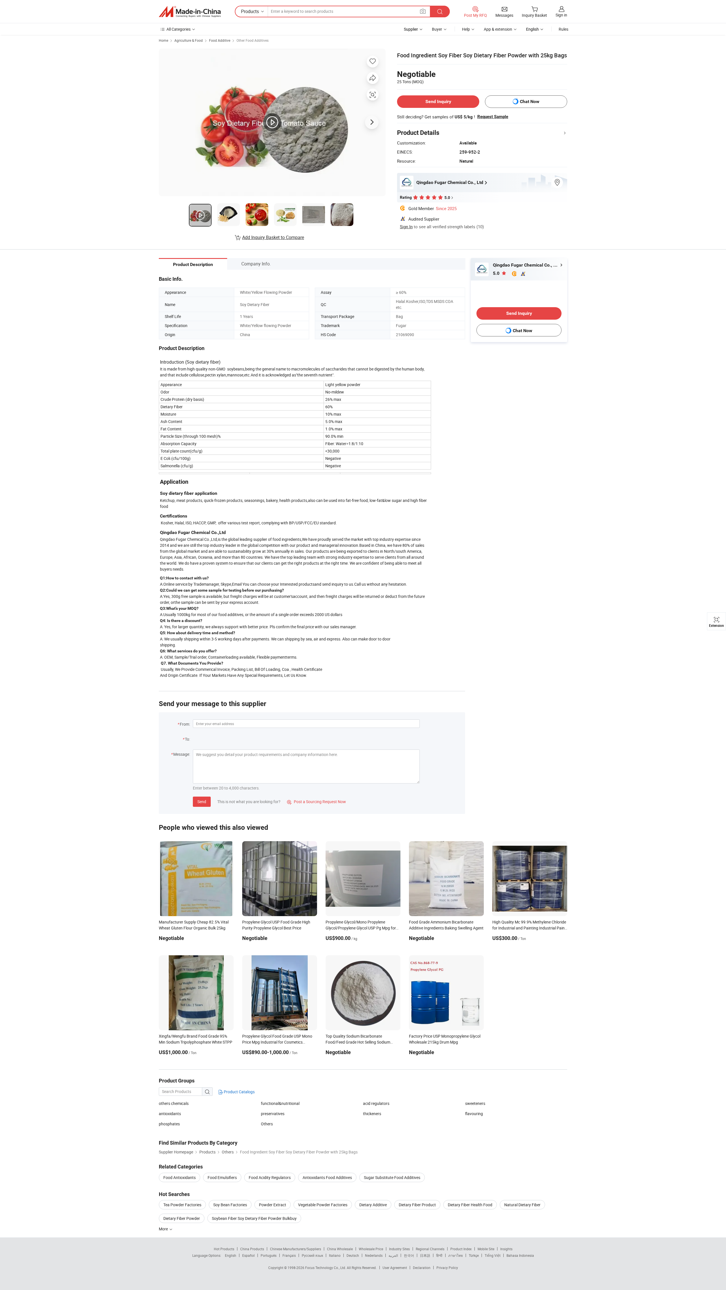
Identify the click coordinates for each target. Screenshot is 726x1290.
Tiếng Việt (493, 1255)
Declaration (421, 1267)
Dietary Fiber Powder (181, 1218)
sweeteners (475, 1103)
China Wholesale (340, 1249)
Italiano (335, 1255)
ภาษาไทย (455, 1255)
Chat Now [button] (529, 101)
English (230, 1255)
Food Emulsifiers (222, 1177)
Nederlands (374, 1255)
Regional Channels (430, 1249)
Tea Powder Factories (182, 1204)
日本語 (425, 1255)
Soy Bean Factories (230, 1204)
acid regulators (376, 1103)
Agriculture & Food (188, 40)
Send (201, 801)
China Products (252, 1249)
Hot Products (224, 1249)
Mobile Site (486, 1249)
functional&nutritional (280, 1103)
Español (248, 1255)
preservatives (272, 1113)
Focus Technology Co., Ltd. (326, 1267)
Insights (506, 1249)
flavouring (474, 1113)
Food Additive (219, 40)
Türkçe (474, 1255)
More (164, 1229)
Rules (563, 29)
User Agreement (395, 1267)
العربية (393, 1255)
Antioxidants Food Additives (327, 1177)
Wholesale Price (371, 1249)
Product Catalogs (239, 1091)
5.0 (497, 273)
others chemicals (174, 1103)
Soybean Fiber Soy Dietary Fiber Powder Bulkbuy (254, 1218)
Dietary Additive (373, 1204)
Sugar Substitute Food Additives (392, 1177)
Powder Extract (272, 1204)
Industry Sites (399, 1249)
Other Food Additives (253, 40)
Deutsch (353, 1255)
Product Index (461, 1249)
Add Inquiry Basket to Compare (273, 237)
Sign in (561, 15)
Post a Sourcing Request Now (316, 801)
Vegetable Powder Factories (322, 1204)
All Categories (178, 29)
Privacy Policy (447, 1267)
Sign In (406, 226)
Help (466, 29)
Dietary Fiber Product (417, 1204)
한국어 (409, 1255)
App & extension (498, 29)
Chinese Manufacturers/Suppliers (295, 1249)
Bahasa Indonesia (520, 1255)
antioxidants (170, 1113)
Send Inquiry (438, 101)
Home (163, 40)
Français (289, 1255)
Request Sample (492, 116)
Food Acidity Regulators (270, 1177)
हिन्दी (439, 1255)
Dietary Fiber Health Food (470, 1204)
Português (269, 1255)
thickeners (372, 1113)
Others (267, 1123)
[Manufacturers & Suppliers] (190, 12)
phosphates (169, 1123)
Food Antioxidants (179, 1177)
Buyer (437, 29)
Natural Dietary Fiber (522, 1204)
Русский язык (312, 1255)
